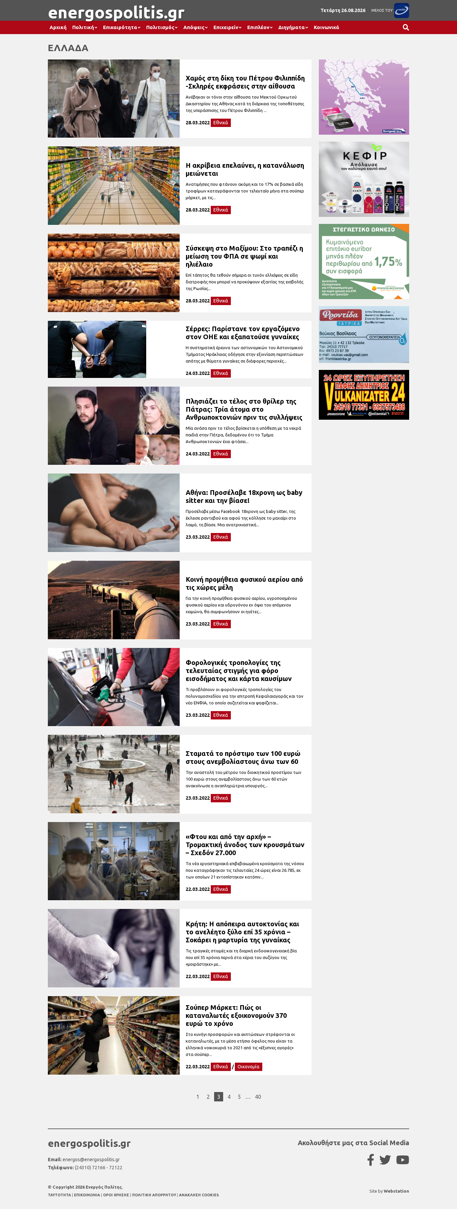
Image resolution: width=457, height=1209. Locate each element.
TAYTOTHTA (60, 1195)
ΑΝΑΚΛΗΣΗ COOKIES (199, 1195)
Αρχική (58, 27)
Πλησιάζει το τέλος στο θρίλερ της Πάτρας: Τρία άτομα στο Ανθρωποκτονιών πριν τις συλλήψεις (244, 409)
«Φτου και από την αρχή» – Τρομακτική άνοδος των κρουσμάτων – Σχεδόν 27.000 (245, 844)
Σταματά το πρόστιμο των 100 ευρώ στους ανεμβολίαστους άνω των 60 (243, 757)
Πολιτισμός (160, 27)
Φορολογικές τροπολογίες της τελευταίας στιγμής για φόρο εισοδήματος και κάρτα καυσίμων (239, 670)
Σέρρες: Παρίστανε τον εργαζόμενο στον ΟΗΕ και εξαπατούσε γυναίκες (243, 333)
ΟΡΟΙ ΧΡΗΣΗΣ (116, 1195)
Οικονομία (249, 1066)
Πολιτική (83, 27)
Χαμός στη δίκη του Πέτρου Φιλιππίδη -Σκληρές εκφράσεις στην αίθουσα (245, 82)
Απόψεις (193, 27)
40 (258, 1097)
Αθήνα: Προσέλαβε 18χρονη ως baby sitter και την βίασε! (244, 496)
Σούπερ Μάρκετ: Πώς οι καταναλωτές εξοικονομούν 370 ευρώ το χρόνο (236, 1015)
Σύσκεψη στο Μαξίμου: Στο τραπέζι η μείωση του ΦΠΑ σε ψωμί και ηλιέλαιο (244, 256)
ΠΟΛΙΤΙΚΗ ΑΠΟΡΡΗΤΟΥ (154, 1195)
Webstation (396, 1191)
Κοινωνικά (326, 27)
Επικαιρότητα (120, 27)
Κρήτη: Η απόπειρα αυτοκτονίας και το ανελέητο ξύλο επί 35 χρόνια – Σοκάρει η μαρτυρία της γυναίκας (242, 932)
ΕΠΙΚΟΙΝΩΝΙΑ (87, 1195)
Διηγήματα (291, 27)
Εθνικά (220, 122)
